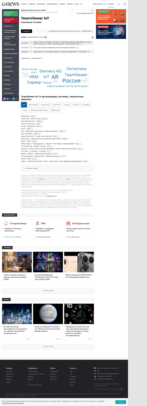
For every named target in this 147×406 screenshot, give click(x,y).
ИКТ (24, 105)
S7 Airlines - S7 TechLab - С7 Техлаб (33, 151)
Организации (33, 105)
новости (41, 179)
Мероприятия (55, 110)
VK (71, 374)
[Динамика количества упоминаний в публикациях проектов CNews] (92, 37)
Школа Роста (8, 26)
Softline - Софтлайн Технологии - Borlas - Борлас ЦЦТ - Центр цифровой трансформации (51, 161)
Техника (31, 379)
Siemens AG (50, 71)
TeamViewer (76, 74)
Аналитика (41, 4)
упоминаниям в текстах (36, 37)
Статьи (25, 110)
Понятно (121, 402)
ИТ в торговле (8, 71)
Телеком (6, 75)
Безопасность (8, 58)
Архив (8, 382)
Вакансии (53, 377)
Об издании (54, 371)
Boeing (47, 82)
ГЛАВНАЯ (24, 4)
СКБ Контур (24, 73)
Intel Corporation (26, 134)
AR (55, 76)
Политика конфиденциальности (108, 373)
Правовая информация (105, 379)
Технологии (56, 105)
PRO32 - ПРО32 (26, 159)
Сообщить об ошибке (104, 376)
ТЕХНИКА (70, 4)
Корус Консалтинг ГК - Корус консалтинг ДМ (36, 136)
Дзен (71, 385)
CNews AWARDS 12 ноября (9, 20)
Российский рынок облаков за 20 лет (10, 31)
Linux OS (24, 76)
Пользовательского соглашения (13, 403)
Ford (85, 78)
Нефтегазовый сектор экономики (67, 86)
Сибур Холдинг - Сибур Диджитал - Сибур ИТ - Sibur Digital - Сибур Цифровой (47, 144)
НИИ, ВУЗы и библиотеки (39, 110)
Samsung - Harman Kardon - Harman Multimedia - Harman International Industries (49, 149)
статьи (67, 179)
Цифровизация (9, 49)
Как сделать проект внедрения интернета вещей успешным (54, 47)
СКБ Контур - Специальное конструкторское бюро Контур (41, 139)
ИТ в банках (8, 67)
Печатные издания (34, 385)
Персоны (76, 105)
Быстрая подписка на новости (107, 368)
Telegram (73, 382)
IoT (46, 76)
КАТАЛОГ (111, 4)
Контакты (53, 379)
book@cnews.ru (87, 31)
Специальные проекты (36, 374)
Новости (9, 371)
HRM (33, 77)
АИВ (25, 74)
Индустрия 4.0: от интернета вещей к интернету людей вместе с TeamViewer (60, 52)
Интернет (7, 80)
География (85, 105)
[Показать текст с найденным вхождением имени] (45, 37)
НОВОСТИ (32, 4)
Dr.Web (55, 82)
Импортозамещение (10, 53)
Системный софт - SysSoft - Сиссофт (33, 146)
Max (71, 371)
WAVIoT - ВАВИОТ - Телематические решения (36, 154)
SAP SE (54, 80)
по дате (23, 37)
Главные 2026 (10, 44)
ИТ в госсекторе (9, 62)
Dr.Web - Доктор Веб (28, 126)
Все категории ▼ (85, 13)
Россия (71, 80)
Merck (84, 80)
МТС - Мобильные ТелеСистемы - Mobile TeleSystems (39, 131)
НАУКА (76, 4)
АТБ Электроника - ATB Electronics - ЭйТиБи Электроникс (40, 156)
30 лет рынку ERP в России (9, 37)
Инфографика (8, 93)
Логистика (76, 68)
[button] (119, 4)
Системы (67, 105)
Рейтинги (7, 89)
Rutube (72, 379)
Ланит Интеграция (27, 124)
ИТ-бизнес (7, 84)
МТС (84, 82)
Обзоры (8, 379)
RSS (98, 371)
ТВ (81, 4)
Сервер (34, 82)
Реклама (53, 374)
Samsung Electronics (28, 121)
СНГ (33, 72)
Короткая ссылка (32, 168)
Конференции (33, 371)
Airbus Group (29, 69)
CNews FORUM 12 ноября (8, 13)
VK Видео (73, 377)
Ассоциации (45, 105)
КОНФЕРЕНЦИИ (52, 4)
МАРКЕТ (62, 4)
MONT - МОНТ (26, 141)
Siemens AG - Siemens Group (31, 119)
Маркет (30, 377)
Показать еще (48, 290)
